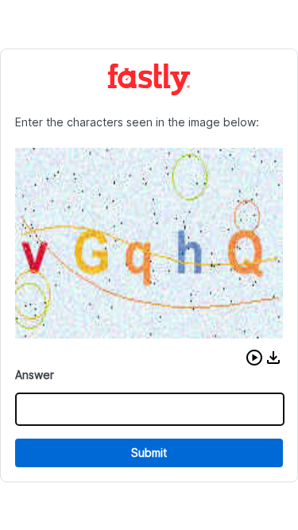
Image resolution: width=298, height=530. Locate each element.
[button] (254, 357)
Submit (149, 452)
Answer (34, 374)
